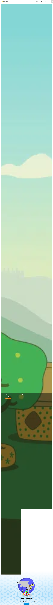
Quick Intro (26, 603)
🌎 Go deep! (7, 397)
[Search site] (48, 1)
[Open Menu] (50, 1)
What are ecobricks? (39, 1)
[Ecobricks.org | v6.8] (4, 1)
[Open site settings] (52, 1)
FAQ (45, 1)
